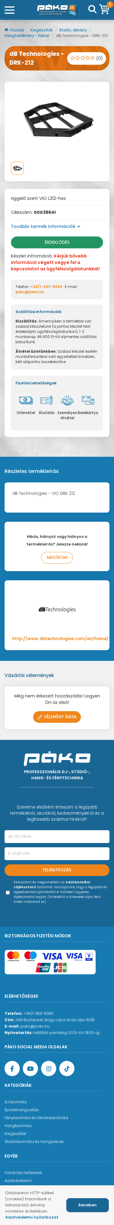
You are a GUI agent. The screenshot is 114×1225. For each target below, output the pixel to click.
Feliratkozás (57, 870)
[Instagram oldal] (48, 1068)
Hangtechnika (18, 1125)
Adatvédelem (18, 1180)
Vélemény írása (60, 717)
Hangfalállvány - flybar (27, 35)
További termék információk (43, 226)
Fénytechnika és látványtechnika (36, 1117)
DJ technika (16, 1101)
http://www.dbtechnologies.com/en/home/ (60, 639)
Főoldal (17, 30)
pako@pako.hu (30, 292)
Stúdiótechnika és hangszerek (34, 1141)
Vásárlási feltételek (23, 1172)
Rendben (87, 1205)
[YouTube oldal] (30, 1068)
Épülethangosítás (22, 1109)
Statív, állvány (73, 30)
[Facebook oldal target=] (12, 1068)
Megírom (57, 557)
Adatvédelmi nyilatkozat (31, 1217)
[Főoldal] (57, 10)
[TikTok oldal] (66, 1068)
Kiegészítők (42, 30)
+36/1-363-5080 (46, 286)
